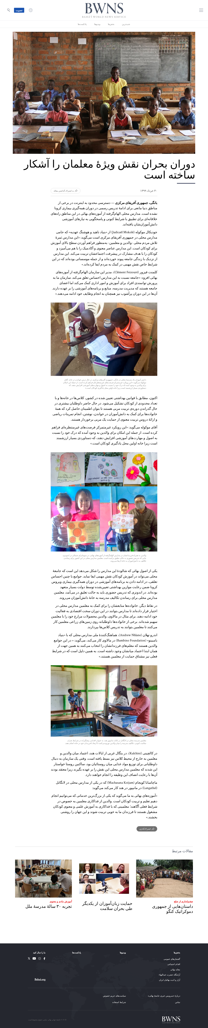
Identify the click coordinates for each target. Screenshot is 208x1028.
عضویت (19, 10)
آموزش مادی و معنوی (61, 901)
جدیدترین (126, 24)
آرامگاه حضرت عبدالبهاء (169, 974)
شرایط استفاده (119, 1002)
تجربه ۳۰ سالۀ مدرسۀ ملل (48, 906)
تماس (177, 1002)
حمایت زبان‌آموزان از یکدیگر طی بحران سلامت (107, 906)
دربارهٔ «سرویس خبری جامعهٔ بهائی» (164, 995)
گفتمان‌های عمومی (172, 958)
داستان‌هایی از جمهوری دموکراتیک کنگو (172, 909)
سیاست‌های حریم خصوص (114, 995)
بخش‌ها (111, 24)
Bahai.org (40, 979)
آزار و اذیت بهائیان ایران (169, 979)
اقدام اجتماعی (173, 964)
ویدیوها (97, 24)
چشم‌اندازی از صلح (183, 901)
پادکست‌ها (82, 24)
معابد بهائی (175, 969)
